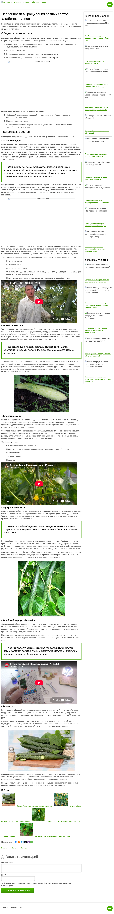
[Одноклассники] (19, 842)
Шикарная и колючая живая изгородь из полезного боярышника (96, 330)
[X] (25, 842)
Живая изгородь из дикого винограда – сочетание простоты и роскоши (98, 379)
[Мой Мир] (22, 842)
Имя (3, 875)
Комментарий (7, 862)
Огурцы (24, 848)
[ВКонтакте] (16, 842)
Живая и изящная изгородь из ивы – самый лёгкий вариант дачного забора (97, 305)
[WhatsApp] (31, 842)
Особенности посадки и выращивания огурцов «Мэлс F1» (97, 38)
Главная (4, 848)
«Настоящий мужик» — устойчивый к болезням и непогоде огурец (95, 249)
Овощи (14, 848)
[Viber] (28, 842)
